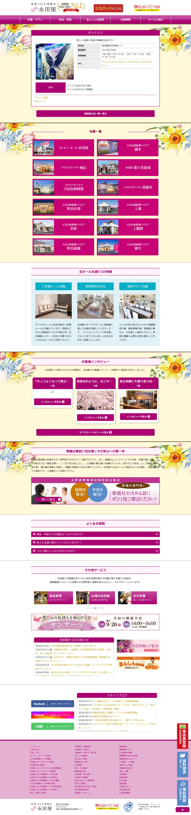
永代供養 (123, 780)
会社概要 (78, 765)
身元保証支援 (124, 789)
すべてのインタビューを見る (94, 432)
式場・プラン (35, 19)
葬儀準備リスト (125, 749)
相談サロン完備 (125, 765)
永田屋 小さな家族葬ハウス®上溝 (43, 774)
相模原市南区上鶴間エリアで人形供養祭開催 (114, 712)
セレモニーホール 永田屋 (40, 755)
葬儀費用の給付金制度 (128, 755)
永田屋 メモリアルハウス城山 (42, 762)
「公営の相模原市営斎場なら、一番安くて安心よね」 (119, 720)
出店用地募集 (124, 793)
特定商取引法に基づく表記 (85, 786)
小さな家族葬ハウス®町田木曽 (42, 783)
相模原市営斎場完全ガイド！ (107, 716)
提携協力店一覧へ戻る (95, 113)
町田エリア (39, 101)
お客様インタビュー (83, 793)
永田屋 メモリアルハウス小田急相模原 (45, 768)
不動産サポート (125, 786)
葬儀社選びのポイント (128, 759)
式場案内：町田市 (82, 749)
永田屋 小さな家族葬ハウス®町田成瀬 (45, 786)
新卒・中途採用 (81, 768)
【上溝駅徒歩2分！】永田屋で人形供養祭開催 (115, 701)
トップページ (35, 746)
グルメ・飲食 (41, 97)
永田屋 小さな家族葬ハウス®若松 (43, 777)
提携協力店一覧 (81, 762)
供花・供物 (65, 19)
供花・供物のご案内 (38, 793)
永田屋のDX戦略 (81, 777)
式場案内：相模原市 (83, 746)
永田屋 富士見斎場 (37, 765)
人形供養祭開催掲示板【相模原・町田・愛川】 (72, 645)
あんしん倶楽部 (95, 19)
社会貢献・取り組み (83, 774)
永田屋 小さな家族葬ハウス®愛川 (43, 789)
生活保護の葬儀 (125, 752)
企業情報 (126, 19)
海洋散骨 (123, 774)
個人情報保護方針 (82, 789)
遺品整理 (123, 783)
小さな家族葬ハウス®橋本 (40, 759)
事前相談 (123, 746)
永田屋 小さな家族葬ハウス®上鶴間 (44, 780)
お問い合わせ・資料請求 (85, 780)
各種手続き (123, 777)
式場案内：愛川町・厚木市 (85, 752)
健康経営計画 (80, 771)
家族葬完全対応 (125, 768)
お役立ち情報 (80, 783)
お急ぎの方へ (35, 749)
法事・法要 (123, 771)
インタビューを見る (51, 401)
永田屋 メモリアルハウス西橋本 (43, 771)
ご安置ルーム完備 (126, 762)
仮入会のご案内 (81, 759)
